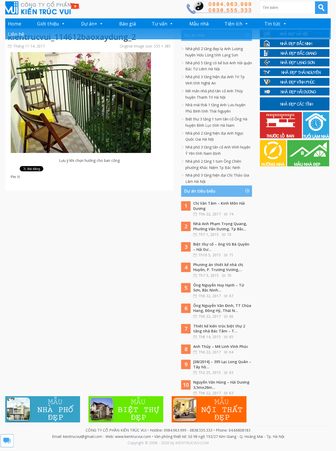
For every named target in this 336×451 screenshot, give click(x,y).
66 (231, 316)
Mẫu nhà (199, 23)
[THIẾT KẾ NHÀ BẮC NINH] (294, 45)
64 (231, 351)
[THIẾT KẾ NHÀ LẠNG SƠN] (294, 64)
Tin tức (272, 23)
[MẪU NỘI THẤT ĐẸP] (209, 420)
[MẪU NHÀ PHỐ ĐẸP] (42, 420)
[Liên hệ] (219, 12)
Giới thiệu (48, 23)
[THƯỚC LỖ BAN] (281, 136)
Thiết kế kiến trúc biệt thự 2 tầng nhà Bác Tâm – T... (219, 328)
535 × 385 (162, 46)
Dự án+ (89, 23)
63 (231, 372)
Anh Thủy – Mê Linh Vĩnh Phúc (220, 346)
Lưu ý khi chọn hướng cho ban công (89, 160)
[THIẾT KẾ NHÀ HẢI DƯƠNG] (294, 94)
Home (14, 23)
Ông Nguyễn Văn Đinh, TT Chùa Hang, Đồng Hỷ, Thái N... (222, 308)
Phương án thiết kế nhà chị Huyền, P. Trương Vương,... (218, 267)
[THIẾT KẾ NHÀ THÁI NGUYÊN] (294, 74)
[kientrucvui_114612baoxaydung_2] (80, 151)
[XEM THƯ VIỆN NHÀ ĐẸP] (308, 164)
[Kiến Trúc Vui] (42, 7)
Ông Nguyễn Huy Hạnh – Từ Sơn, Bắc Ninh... (218, 288)
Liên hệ (16, 34)
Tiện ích (233, 23)
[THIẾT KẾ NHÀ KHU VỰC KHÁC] (294, 109)
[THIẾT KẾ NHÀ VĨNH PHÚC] (294, 84)
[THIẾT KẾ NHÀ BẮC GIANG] (294, 55)
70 (229, 275)
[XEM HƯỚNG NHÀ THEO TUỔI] (273, 164)
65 (231, 336)
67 (231, 295)
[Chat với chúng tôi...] (7, 445)
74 (231, 213)
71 (231, 254)
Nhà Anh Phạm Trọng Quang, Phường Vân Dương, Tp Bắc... (220, 226)
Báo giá (127, 23)
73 (229, 234)
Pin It (15, 176)
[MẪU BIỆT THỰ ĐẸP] (125, 420)
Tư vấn (159, 23)
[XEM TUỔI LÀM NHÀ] (316, 136)
